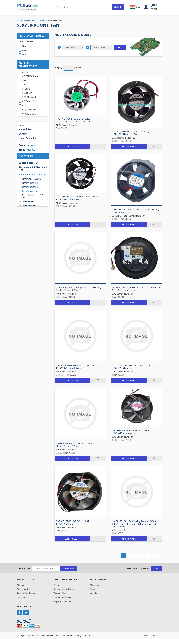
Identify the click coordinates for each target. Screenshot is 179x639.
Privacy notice (23, 589)
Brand (22, 149)
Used (24, 50)
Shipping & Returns (62, 601)
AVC (24, 84)
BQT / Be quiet (29, 97)
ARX (24, 80)
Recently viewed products (65, 589)
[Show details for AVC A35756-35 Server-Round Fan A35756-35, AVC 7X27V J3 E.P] (80, 257)
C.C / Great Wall (29, 101)
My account (95, 585)
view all (35, 145)
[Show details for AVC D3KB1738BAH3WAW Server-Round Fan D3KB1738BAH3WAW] (80, 335)
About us (21, 597)
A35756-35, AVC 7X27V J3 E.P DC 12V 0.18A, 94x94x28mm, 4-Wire (78, 289)
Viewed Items (26, 129)
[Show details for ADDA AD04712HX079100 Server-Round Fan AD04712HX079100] (80, 95)
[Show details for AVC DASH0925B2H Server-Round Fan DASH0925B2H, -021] (80, 413)
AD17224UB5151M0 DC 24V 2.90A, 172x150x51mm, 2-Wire (130, 133)
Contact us (58, 585)
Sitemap (21, 585)
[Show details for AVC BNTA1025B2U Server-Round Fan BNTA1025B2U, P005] (136, 257)
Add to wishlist (98, 146)
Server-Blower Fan (30, 187)
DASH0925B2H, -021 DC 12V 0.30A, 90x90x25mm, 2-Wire (74, 444)
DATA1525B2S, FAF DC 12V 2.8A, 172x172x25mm (73, 522)
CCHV (25, 105)
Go (156, 568)
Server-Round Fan (29, 191)
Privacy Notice (155, 636)
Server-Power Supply (31, 179)
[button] (146, 7)
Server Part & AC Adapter (32, 174)
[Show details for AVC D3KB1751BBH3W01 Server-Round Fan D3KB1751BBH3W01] (136, 335)
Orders (93, 589)
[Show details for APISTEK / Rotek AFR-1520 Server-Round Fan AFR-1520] (136, 180)
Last (159, 555)
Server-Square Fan (30, 183)
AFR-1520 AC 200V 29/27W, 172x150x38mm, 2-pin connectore (135, 211)
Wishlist (93, 593)
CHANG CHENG (29, 114)
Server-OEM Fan (29, 201)
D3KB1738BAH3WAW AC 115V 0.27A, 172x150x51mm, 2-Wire (75, 366)
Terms (145, 636)
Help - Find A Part (28, 138)
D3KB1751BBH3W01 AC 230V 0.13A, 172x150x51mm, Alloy (131, 366)
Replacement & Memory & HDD (33, 169)
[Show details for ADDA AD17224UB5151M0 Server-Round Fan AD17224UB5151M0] (136, 102)
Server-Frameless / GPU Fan (32, 196)
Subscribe (68, 568)
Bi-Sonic (26, 89)
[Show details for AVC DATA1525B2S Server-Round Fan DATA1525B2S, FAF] (80, 491)
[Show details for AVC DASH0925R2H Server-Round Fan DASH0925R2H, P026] (136, 407)
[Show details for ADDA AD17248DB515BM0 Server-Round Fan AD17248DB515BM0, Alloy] (80, 173)
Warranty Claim (60, 593)
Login (22, 125)
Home (19, 20)
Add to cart (72, 147)
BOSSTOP (27, 93)
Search (118, 7)
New (24, 46)
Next (153, 555)
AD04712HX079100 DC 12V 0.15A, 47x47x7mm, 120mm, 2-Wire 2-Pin (74, 120)
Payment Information (63, 597)
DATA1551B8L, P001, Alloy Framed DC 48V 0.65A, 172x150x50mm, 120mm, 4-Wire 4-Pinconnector (134, 524)
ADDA (25, 72)
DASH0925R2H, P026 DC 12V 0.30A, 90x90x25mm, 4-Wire (131, 432)
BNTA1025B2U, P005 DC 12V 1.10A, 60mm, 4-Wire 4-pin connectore (136, 289)
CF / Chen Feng (29, 109)
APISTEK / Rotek (30, 76)
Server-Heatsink (28, 206)
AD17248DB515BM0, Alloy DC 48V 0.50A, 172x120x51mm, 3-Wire (77, 198)
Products (24, 145)
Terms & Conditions (26, 593)
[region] (33, 92)
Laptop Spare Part (29, 163)
